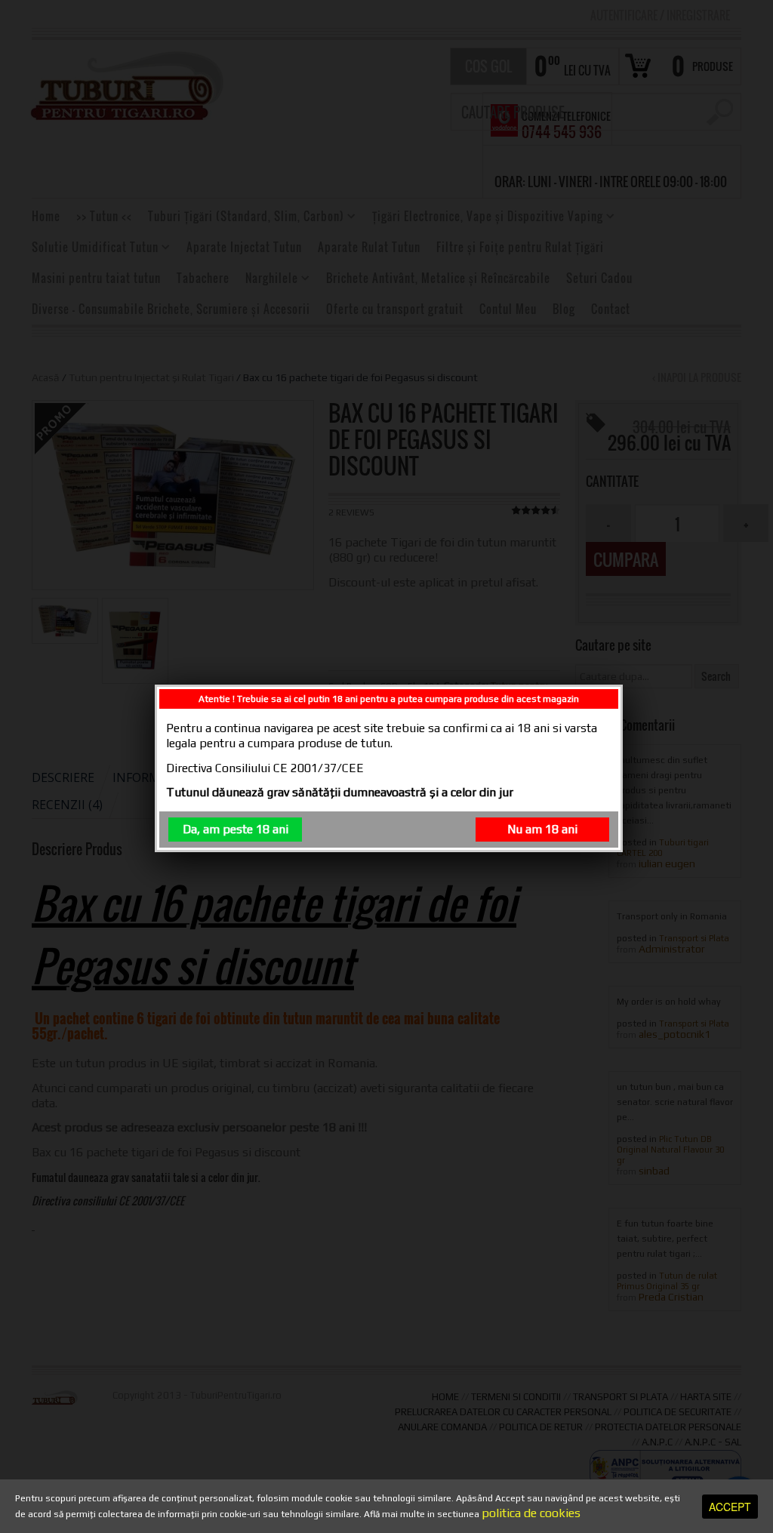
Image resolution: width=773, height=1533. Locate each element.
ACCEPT (730, 1506)
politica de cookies (531, 1513)
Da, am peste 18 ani (235, 829)
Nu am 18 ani (542, 829)
